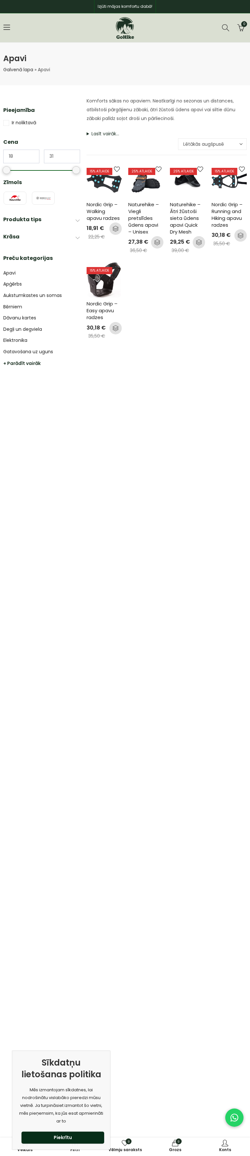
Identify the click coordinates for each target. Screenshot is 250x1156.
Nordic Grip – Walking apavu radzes (103, 211)
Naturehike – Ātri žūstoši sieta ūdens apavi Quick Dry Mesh (186, 218)
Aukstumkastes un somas (32, 295)
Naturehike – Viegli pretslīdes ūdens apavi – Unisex (144, 218)
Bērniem (12, 306)
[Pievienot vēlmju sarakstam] (117, 169)
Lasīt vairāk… (105, 133)
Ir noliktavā (24, 123)
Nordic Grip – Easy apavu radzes (103, 310)
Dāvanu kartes (19, 318)
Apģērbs (12, 284)
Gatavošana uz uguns (28, 351)
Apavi (9, 273)
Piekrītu (63, 1137)
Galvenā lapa (18, 69)
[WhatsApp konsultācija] (234, 1118)
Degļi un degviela (22, 329)
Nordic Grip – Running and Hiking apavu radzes (228, 214)
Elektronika (15, 340)
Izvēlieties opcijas (115, 228)
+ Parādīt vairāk (22, 363)
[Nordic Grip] (43, 198)
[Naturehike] (15, 198)
